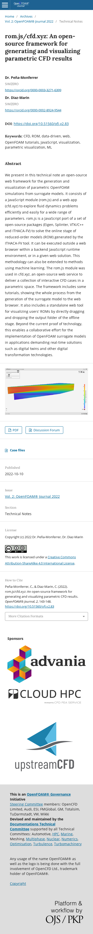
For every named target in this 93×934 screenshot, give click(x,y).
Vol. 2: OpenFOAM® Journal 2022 (29, 21)
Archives (26, 16)
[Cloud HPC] (44, 702)
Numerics (70, 839)
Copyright (18, 883)
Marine (67, 834)
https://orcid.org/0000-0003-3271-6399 (33, 90)
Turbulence (42, 843)
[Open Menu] (5, 5)
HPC (55, 834)
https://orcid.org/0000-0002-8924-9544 (33, 110)
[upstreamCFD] (44, 773)
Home (9, 16)
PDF (15, 430)
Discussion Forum (46, 430)
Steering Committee (26, 804)
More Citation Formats (25, 616)
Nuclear (53, 839)
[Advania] (46, 681)
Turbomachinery (68, 843)
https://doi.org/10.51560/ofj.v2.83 (41, 123)
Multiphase (35, 839)
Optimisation (20, 843)
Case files (17, 450)
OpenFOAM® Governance (49, 794)
